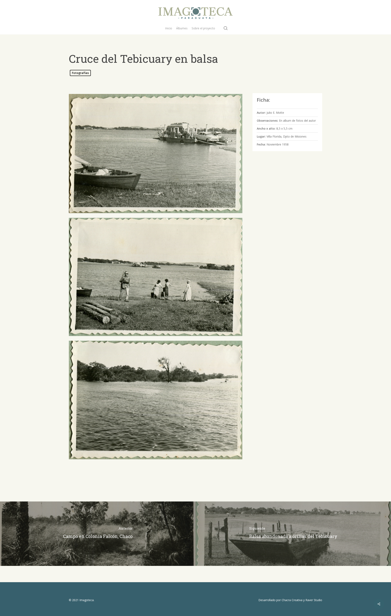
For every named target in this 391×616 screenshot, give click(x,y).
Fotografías (80, 73)
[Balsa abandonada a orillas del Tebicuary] (293, 533)
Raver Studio (313, 600)
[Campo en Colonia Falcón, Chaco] (98, 533)
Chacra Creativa (292, 600)
